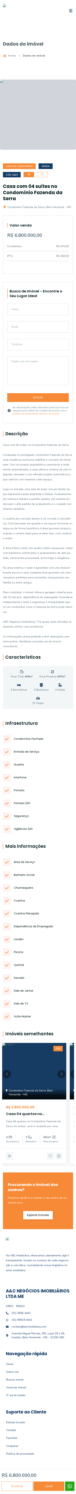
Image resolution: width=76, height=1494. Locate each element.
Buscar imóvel (13, 1380)
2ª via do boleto (14, 1395)
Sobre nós (10, 1372)
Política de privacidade (18, 1454)
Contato (9, 1430)
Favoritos (10, 1438)
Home (12, 56)
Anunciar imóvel (14, 1387)
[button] (7, 1074)
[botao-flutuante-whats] (69, 1486)
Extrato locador (13, 1422)
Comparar (10, 1446)
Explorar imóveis (38, 1215)
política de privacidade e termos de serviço (36, 413)
